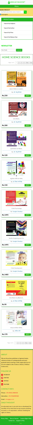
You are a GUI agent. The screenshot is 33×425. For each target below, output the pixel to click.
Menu (17, 6)
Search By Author (9, 28)
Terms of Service (14, 418)
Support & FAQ (20, 420)
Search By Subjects (9, 23)
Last (31, 62)
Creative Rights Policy (25, 418)
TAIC (20, 423)
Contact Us (11, 420)
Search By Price (8, 32)
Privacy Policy (4, 418)
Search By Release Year (11, 37)
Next (27, 62)
